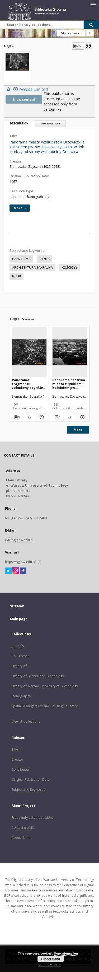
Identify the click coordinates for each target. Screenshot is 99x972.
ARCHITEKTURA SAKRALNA (32, 267)
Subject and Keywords (28, 789)
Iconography (21, 696)
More (78, 429)
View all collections (26, 721)
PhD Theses (20, 656)
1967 (13, 181)
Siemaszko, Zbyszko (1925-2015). (35, 166)
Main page (19, 619)
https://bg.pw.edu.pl (20, 562)
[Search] (91, 24)
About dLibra (22, 837)
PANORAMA (21, 259)
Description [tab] (19, 123)
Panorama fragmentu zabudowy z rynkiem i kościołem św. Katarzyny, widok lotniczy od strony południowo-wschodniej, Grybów (29, 384)
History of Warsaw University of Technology (45, 686)
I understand (50, 958)
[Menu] (93, 4)
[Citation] (88, 46)
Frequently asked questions (33, 817)
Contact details (23, 827)
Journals (18, 646)
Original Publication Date (31, 779)
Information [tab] (50, 123)
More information (66, 953)
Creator (17, 759)
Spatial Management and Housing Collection (45, 706)
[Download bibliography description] (16, 417)
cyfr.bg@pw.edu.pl (19, 540)
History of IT (21, 666)
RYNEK (45, 259)
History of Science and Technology (38, 676)
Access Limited (34, 89)
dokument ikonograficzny (29, 196)
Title (15, 749)
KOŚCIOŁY (69, 267)
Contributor (21, 769)
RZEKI (16, 276)
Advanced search (71, 33)
